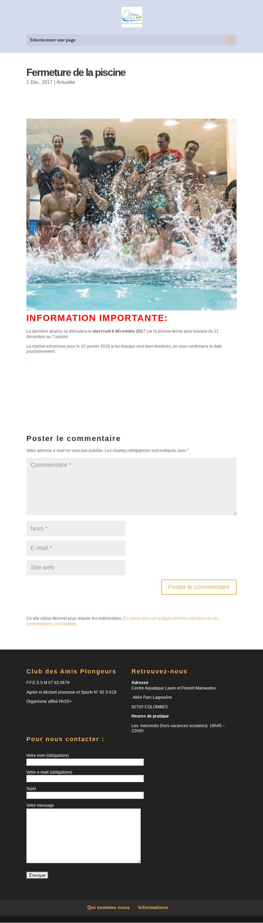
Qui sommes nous (108, 907)
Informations (153, 907)
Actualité (66, 82)
